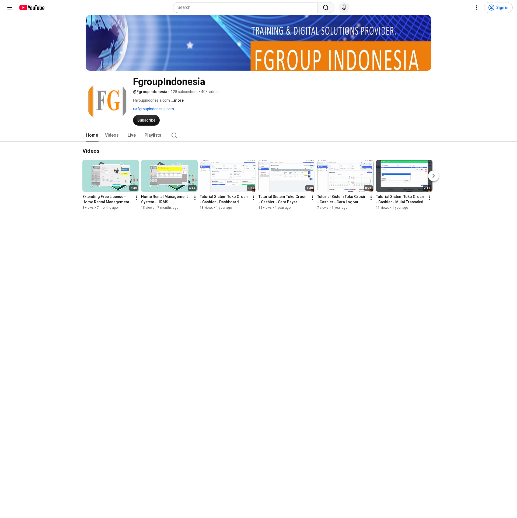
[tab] (92, 135)
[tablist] (258, 135)
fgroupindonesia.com (155, 109)
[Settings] (476, 7)
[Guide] (9, 7)
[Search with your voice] (344, 7)
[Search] (325, 7)
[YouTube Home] (31, 7)
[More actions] (136, 197)
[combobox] (246, 7)
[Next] (433, 176)
